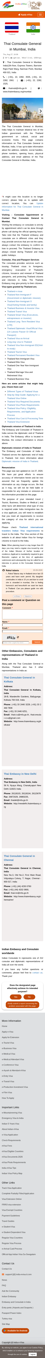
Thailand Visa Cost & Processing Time (25, 418)
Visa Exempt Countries (12, 1210)
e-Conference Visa (10, 1065)
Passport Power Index (11, 1313)
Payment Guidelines (11, 1216)
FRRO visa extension (11, 1205)
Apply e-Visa (7, 1032)
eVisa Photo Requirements (14, 1162)
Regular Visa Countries (12, 1238)
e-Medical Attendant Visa (13, 1059)
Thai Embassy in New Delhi (20, 773)
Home (4, 1026)
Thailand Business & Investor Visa (23, 308)
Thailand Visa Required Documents (23, 401)
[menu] (40, 15)
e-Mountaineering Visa (12, 1113)
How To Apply (8, 1098)
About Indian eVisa (10, 1129)
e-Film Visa (7, 1092)
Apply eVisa (26, 15)
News (4, 1280)
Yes (15, 997)
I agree (33, 1354)
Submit (37, 642)
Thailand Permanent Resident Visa (23, 355)
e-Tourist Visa (8, 1043)
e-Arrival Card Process (12, 1249)
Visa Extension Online (12, 1199)
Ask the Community (10, 1291)
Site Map (6, 1324)
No (29, 997)
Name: (5, 622)
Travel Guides (8, 1221)
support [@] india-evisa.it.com (18, 1274)
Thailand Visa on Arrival (18, 338)
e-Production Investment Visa (15, 1087)
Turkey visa (7, 1319)
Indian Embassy (9, 1296)
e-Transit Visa (8, 1081)
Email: (5, 628)
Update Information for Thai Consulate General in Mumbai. (22, 206)
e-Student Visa (8, 1227)
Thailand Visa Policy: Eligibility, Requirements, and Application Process (21, 411)
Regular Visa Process (11, 1243)
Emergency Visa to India (13, 1118)
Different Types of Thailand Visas (22, 391)
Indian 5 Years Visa (10, 1124)
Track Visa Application (12, 1188)
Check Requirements (11, 1140)
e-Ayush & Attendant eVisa (14, 1070)
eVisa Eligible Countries (12, 1151)
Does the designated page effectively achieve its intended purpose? (22, 988)
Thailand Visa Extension (18, 422)
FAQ (4, 1285)
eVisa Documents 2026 (12, 1157)
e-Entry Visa (7, 1076)
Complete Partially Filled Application (18, 1193)
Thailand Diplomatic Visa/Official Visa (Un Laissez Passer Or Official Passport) (24, 331)
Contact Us (7, 1269)
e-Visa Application (10, 1135)
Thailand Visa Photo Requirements (23, 405)
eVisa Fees (7, 1146)
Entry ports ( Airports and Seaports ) (17, 1308)
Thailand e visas (14, 291)
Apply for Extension (10, 1037)
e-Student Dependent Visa (13, 1232)
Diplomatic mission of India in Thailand (20, 461)
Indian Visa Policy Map (12, 1173)
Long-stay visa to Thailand (19, 342)
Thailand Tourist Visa (17, 352)
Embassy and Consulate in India (16, 1302)
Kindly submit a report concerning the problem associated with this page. (22, 1004)
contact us (37, 973)
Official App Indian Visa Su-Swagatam (19, 1254)
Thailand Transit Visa (17, 311)
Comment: (7, 608)
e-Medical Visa (8, 1054)
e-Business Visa (9, 1048)
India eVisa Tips (9, 1168)
